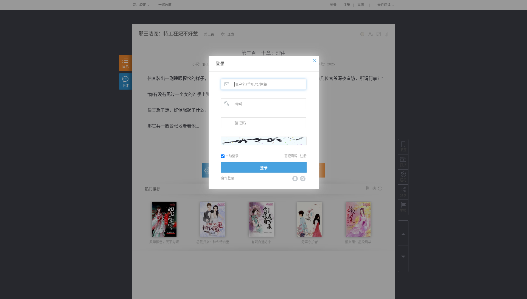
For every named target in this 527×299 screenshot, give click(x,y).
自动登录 (232, 156)
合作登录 (227, 178)
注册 (303, 156)
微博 (302, 178)
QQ (295, 178)
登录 (220, 63)
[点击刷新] (264, 141)
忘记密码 (291, 156)
